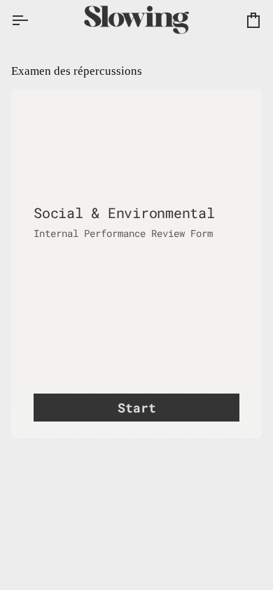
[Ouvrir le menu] (32, 20)
